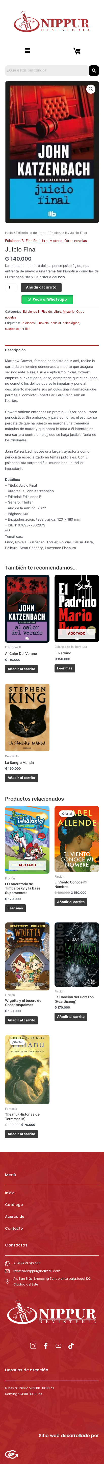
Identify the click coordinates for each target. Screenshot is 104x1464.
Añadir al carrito (41, 287)
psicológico (71, 323)
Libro (43, 241)
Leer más (64, 668)
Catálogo (14, 1204)
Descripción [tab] (15, 350)
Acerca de (14, 1216)
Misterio (55, 241)
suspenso (12, 329)
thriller (25, 329)
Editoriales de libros (31, 233)
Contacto (14, 1228)
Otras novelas (75, 241)
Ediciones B (58, 233)
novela (44, 323)
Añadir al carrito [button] (21, 669)
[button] (27, 50)
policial (55, 323)
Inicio (9, 233)
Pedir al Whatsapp (50, 299)
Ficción (31, 241)
